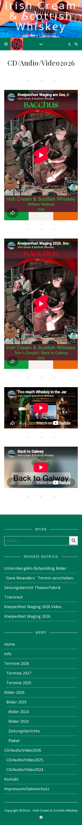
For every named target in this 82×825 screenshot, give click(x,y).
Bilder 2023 (18, 721)
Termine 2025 (18, 682)
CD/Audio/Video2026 (22, 750)
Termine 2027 (18, 673)
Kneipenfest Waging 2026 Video (32, 606)
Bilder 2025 (16, 701)
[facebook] (41, 817)
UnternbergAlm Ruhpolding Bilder (35, 568)
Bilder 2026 (14, 692)
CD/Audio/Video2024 (24, 769)
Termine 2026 (16, 663)
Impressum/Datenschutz (26, 788)
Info (7, 653)
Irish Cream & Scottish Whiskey (41, 15)
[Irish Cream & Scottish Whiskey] (17, 44)
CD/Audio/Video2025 (24, 759)
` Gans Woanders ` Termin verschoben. (39, 577)
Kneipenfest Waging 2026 (27, 616)
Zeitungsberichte (24, 730)
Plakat (14, 740)
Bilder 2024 (18, 711)
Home (9, 644)
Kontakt (11, 779)
